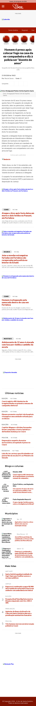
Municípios (11, 513)
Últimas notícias (14, 393)
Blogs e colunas (14, 466)
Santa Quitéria (13, 30)
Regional (25, 30)
